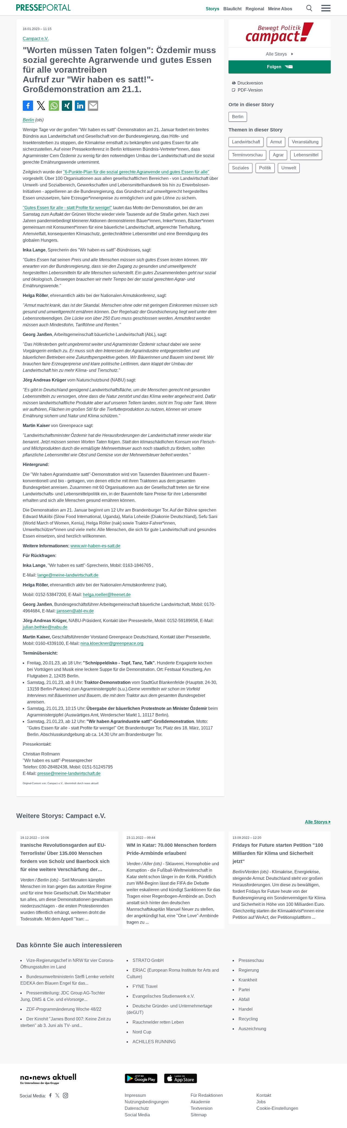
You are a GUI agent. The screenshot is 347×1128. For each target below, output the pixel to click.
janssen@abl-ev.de (75, 611)
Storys (212, 9)
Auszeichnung (252, 1028)
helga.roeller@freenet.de (107, 594)
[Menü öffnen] (326, 8)
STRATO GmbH (148, 960)
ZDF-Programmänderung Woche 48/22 (63, 1009)
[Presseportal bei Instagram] (64, 1095)
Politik (265, 168)
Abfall (244, 999)
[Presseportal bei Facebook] (49, 1096)
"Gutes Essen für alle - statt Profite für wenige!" (67, 207)
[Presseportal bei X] (56, 1096)
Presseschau (251, 960)
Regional (255, 9)
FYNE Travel (145, 986)
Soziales (240, 168)
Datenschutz (137, 1108)
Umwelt (288, 168)
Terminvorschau (247, 155)
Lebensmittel (306, 155)
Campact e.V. (36, 38)
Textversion (202, 1108)
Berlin (28, 120)
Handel (246, 1009)
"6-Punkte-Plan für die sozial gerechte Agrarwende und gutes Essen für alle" (136, 172)
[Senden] (93, 106)
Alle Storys (277, 54)
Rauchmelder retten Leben (158, 1022)
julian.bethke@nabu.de (45, 627)
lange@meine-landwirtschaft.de (67, 575)
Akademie (200, 1102)
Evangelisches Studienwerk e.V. (164, 996)
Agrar (278, 155)
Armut (276, 142)
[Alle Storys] (280, 42)
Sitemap (199, 1115)
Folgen (274, 66)
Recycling (248, 1019)
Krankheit (248, 980)
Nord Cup (142, 1032)
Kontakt (263, 1095)
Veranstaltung (305, 142)
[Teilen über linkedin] (80, 106)
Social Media (137, 1115)
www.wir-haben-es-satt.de (95, 546)
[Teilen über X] (41, 106)
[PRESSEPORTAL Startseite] (43, 8)
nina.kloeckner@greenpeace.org (112, 643)
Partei (244, 989)
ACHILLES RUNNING (154, 1041)
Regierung (249, 970)
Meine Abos (280, 9)
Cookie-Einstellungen (277, 1108)
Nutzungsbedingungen (147, 1102)
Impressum (135, 1095)
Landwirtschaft (246, 142)
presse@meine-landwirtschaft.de (69, 773)
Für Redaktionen (207, 1095)
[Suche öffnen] (309, 8)
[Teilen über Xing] (67, 106)
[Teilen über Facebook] (28, 106)
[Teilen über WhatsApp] (54, 106)
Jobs (261, 1102)
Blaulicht (232, 9)
